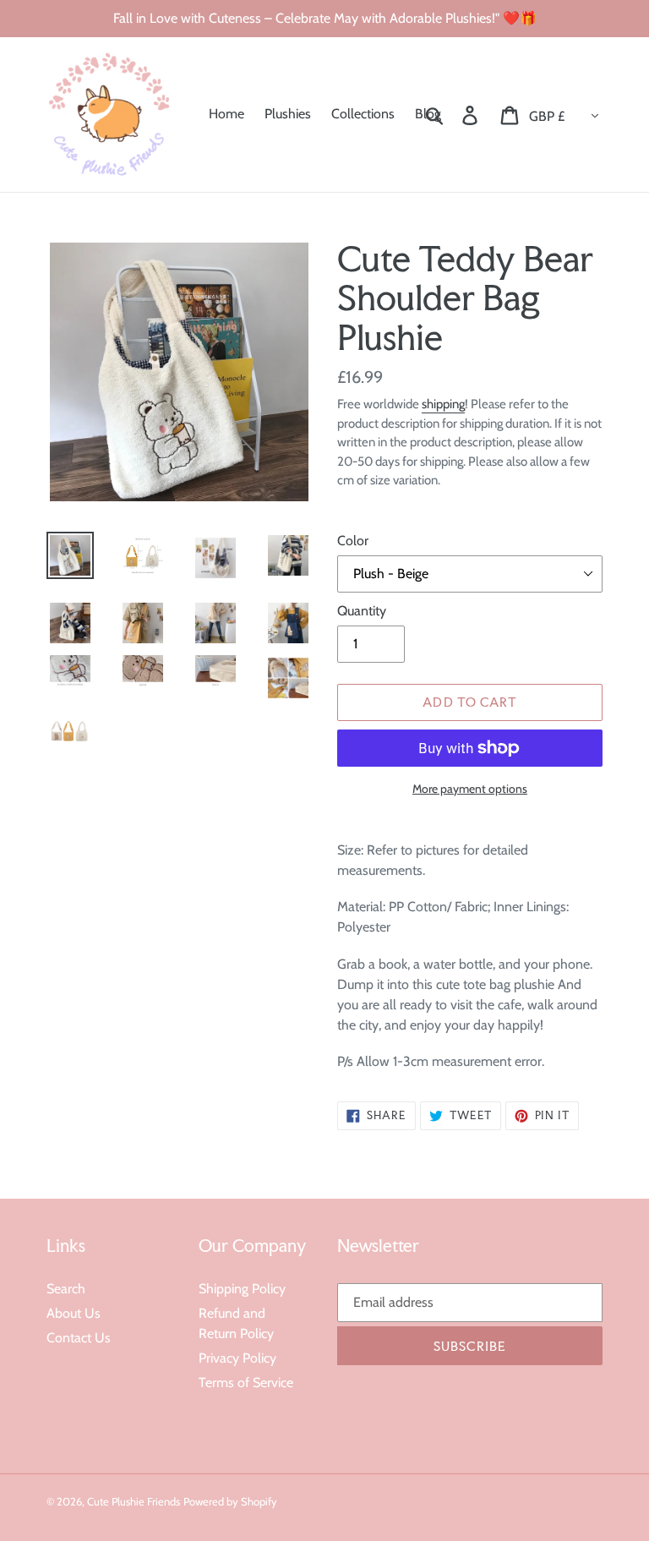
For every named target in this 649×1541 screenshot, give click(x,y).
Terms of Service (246, 1382)
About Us (73, 1313)
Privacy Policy (237, 1358)
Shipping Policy (242, 1289)
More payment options (469, 788)
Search (65, 1289)
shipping (443, 404)
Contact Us (78, 1338)
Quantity (361, 611)
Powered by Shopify (230, 1501)
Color (352, 541)
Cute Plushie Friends (133, 1501)
